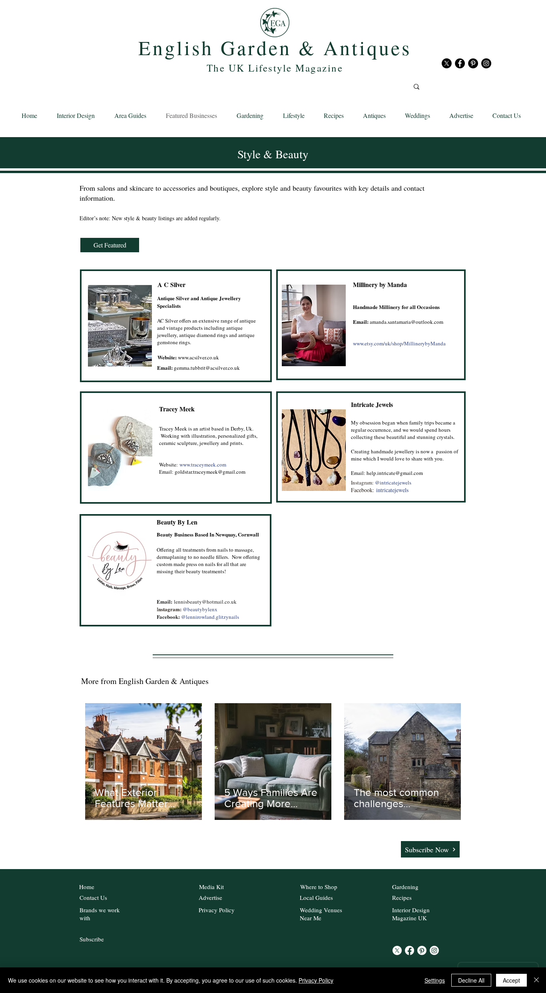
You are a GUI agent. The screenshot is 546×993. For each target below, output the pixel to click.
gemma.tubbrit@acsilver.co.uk (207, 367)
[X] (447, 63)
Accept (511, 980)
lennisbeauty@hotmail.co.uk (205, 601)
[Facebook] (409, 950)
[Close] (536, 980)
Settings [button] (434, 980)
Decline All (471, 980)
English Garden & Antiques (274, 47)
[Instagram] (434, 950)
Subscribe (92, 939)
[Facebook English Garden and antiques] (460, 63)
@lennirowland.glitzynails (210, 616)
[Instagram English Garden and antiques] (486, 63)
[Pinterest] (421, 950)
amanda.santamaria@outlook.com (406, 321)
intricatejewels (392, 490)
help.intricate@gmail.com (395, 473)
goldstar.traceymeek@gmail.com (210, 471)
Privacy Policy (316, 980)
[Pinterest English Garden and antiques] (473, 63)
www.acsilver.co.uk (188, 357)
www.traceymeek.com (202, 464)
